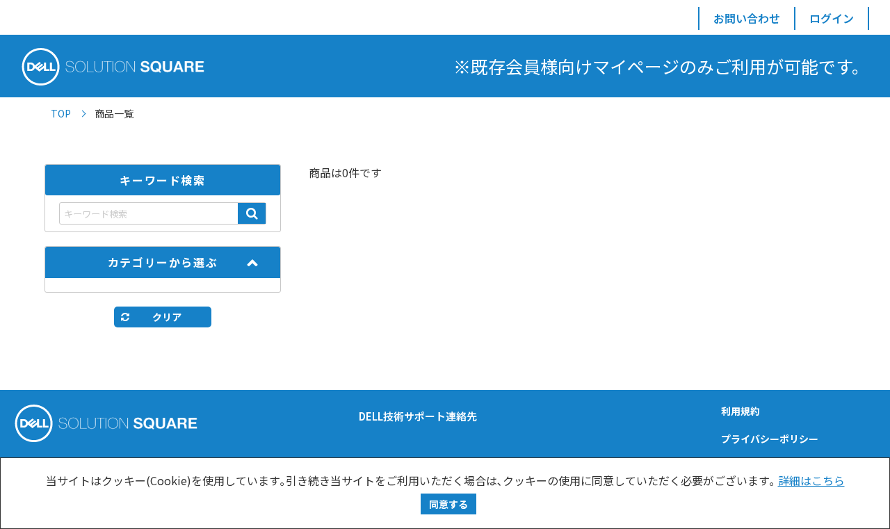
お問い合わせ (746, 18)
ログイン (831, 18)
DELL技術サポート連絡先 (418, 416)
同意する (448, 504)
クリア (166, 317)
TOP (61, 113)
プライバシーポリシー (769, 439)
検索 (252, 213)
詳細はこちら (811, 480)
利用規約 (740, 411)
